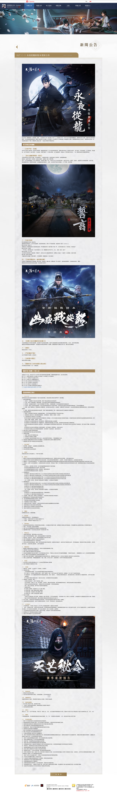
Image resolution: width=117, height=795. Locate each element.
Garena (30, 1)
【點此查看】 (40, 355)
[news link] (17, 47)
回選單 (59, 774)
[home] (12, 6)
